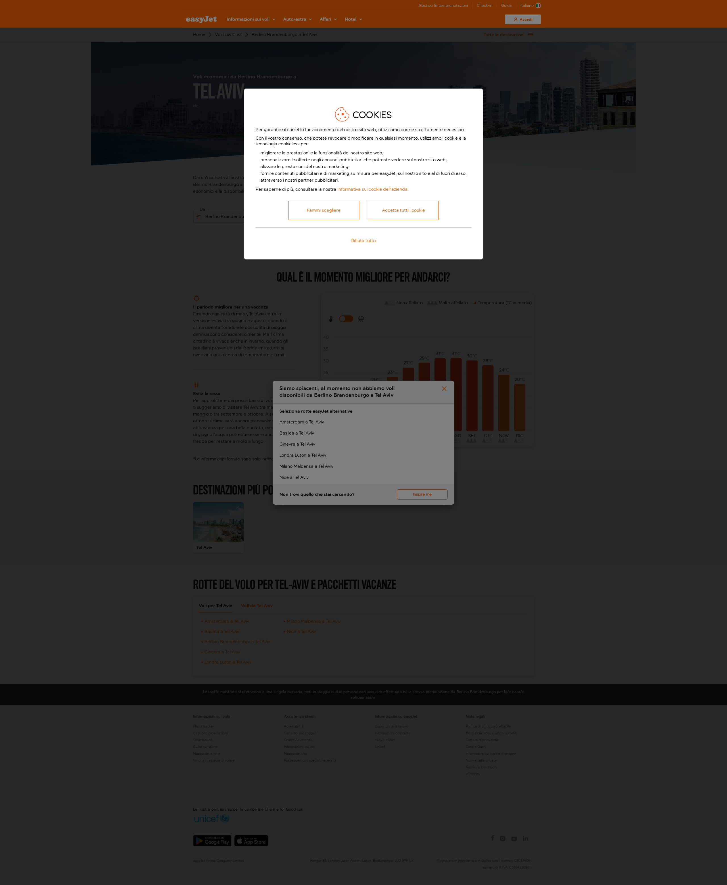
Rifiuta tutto (363, 240)
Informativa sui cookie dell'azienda (372, 189)
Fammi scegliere (323, 210)
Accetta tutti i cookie (403, 210)
